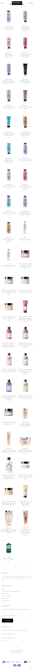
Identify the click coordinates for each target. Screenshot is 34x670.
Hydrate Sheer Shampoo (25, 160)
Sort (16, 567)
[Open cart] (32, 3)
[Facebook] (2, 640)
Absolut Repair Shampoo (25, 397)
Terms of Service (6, 600)
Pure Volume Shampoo (8, 186)
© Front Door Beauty (17, 651)
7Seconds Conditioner (9, 265)
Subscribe (7, 620)
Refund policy (5, 598)
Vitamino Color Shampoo (9, 371)
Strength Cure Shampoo (8, 213)
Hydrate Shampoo (8, 28)
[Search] (29, 3)
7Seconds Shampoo (25, 239)
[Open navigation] (2, 3)
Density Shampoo (9, 559)
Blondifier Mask (9, 424)
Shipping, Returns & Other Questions (10, 591)
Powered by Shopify (17, 653)
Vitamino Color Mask (25, 292)
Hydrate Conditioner (8, 107)
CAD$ (16, 647)
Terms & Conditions (6, 596)
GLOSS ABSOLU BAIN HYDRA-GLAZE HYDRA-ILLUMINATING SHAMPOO (9, 531)
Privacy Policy (5, 593)
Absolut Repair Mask (9, 318)
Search (3, 589)
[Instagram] (6, 640)
